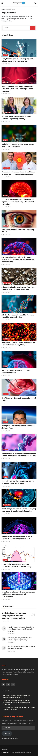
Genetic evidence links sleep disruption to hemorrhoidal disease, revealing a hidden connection (17, 89)
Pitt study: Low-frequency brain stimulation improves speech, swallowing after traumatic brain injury (18, 202)
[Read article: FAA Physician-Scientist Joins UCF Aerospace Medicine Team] (19, 415)
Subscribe (7, 733)
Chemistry (6, 168)
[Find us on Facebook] (3, 684)
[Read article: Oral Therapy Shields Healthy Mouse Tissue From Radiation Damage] (19, 133)
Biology (5, 82)
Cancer (5, 140)
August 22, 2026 (6, 63)
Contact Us (5, 749)
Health (5, 55)
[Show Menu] (2, 3)
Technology (6, 112)
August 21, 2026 (6, 430)
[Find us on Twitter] (8, 684)
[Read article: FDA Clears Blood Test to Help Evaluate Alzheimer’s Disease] (19, 359)
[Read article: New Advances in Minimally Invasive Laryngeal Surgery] (19, 387)
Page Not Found (10, 9)
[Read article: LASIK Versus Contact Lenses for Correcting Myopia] (19, 219)
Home (3, 9)
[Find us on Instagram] (13, 684)
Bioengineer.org (6, 752)
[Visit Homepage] (19, 3)
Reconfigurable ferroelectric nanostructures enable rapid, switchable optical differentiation (18, 594)
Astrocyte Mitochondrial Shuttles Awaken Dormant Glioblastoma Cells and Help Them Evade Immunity (18, 259)
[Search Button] (35, 3)
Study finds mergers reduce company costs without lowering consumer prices (14, 615)
